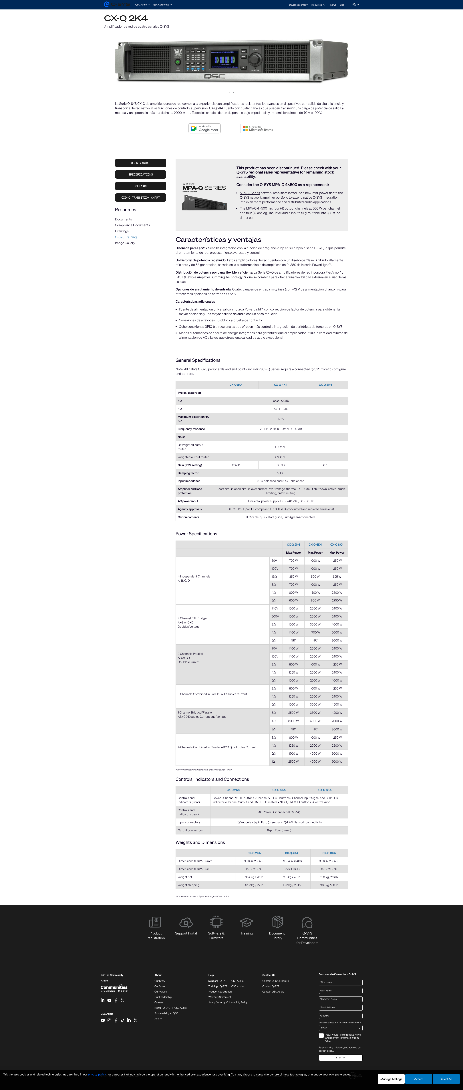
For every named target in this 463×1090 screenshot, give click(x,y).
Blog (341, 4)
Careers (158, 1002)
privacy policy (326, 1050)
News (333, 4)
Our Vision (160, 986)
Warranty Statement (219, 997)
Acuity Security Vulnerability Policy (227, 1002)
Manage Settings (391, 1079)
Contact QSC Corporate (275, 981)
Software (141, 186)
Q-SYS (104, 981)
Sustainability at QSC (166, 1013)
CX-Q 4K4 (280, 385)
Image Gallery (125, 243)
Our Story (159, 981)
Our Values (160, 992)
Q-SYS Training (126, 237)
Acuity (158, 1019)
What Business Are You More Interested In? (340, 1022)
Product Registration (220, 992)
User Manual (140, 163)
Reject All (446, 1079)
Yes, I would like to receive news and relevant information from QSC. (343, 1038)
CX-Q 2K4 (236, 385)
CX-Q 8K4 (325, 385)
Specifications (140, 174)
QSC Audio (107, 1015)
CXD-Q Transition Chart (141, 198)
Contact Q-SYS (270, 986)
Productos (316, 4)
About (158, 975)
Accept (418, 1079)
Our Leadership (163, 997)
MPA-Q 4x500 (256, 208)
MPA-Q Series (250, 193)
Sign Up (340, 1057)
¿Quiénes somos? (298, 4)
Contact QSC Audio (273, 992)
